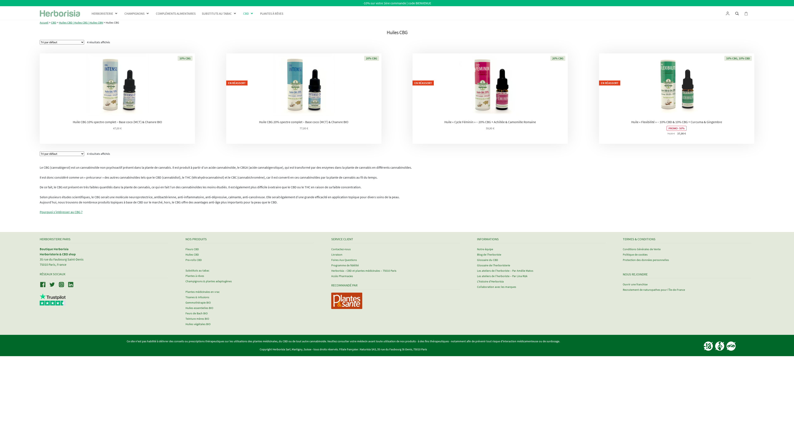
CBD (53, 22)
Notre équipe (485, 249)
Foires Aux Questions (344, 260)
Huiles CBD (192, 254)
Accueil (44, 22)
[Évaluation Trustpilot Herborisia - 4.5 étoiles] (53, 303)
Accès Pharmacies (342, 276)
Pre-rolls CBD (193, 260)
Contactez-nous (341, 249)
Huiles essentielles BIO (199, 308)
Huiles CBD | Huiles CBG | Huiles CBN (81, 22)
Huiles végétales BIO (197, 324)
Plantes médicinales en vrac (202, 292)
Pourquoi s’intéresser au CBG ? (61, 212)
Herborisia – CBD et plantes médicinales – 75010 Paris (363, 271)
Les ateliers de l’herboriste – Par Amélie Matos (505, 271)
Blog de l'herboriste (489, 254)
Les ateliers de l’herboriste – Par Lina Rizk (502, 276)
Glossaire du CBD (487, 260)
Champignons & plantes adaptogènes (208, 281)
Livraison (336, 254)
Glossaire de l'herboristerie (493, 265)
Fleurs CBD (192, 249)
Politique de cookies (635, 254)
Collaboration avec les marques (496, 287)
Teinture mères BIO (197, 319)
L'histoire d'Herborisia (490, 281)
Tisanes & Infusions (197, 297)
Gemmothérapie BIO (198, 302)
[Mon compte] (727, 13)
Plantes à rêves (194, 276)
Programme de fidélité (345, 265)
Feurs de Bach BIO (196, 313)
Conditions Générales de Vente (642, 249)
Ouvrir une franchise (635, 284)
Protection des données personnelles (646, 260)
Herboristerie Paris (55, 239)
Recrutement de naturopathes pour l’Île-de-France (654, 290)
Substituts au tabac (197, 270)
